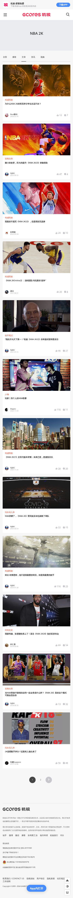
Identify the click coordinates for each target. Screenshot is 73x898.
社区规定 (61, 878)
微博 (11, 835)
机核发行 (54, 835)
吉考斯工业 (33, 835)
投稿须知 (30, 878)
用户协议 (40, 878)
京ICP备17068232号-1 (10, 852)
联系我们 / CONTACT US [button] (13, 878)
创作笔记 (9, 335)
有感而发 (9, 100)
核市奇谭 (44, 835)
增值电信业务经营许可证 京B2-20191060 (17, 848)
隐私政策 (51, 878)
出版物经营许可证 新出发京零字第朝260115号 (19, 867)
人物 (7, 394)
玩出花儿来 (10, 512)
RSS (62, 835)
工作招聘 (6, 881)
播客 (24, 835)
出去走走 (9, 630)
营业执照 (6, 843)
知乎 (5, 835)
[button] (49, 780)
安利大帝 (9, 158)
